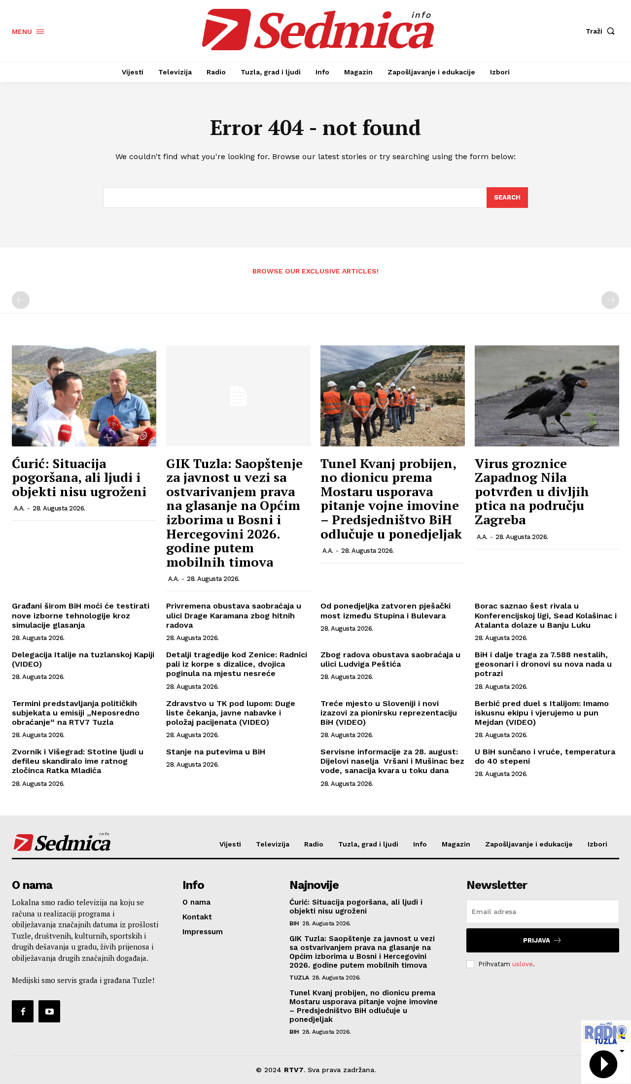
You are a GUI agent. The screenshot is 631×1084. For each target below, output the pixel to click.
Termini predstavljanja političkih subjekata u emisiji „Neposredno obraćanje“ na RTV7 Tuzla (77, 713)
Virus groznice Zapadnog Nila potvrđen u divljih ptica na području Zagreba (532, 491)
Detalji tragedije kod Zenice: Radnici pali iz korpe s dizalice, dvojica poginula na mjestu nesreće (236, 664)
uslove (522, 964)
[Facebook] (23, 1011)
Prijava (536, 940)
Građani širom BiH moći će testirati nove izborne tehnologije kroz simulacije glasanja (80, 615)
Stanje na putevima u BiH (215, 751)
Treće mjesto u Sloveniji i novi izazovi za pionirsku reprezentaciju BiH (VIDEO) (388, 713)
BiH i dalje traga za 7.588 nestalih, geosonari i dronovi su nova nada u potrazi (543, 664)
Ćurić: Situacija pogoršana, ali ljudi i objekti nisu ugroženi (79, 477)
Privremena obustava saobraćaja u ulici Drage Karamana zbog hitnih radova (233, 615)
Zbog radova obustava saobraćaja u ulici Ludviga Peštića (390, 659)
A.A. (19, 508)
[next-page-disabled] (610, 300)
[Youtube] (49, 1011)
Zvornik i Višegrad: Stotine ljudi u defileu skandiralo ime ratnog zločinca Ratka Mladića (77, 761)
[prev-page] (21, 300)
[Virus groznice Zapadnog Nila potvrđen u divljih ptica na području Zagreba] (547, 395)
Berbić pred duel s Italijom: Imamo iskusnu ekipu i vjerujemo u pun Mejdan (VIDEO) (542, 713)
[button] (602, 31)
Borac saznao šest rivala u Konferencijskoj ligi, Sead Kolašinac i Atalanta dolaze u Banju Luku (546, 615)
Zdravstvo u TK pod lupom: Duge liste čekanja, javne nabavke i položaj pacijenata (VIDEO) (230, 713)
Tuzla (299, 977)
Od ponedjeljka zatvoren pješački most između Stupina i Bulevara (385, 610)
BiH (294, 923)
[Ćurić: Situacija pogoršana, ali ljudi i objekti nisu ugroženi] (84, 395)
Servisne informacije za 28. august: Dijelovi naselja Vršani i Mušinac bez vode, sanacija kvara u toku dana (392, 761)
